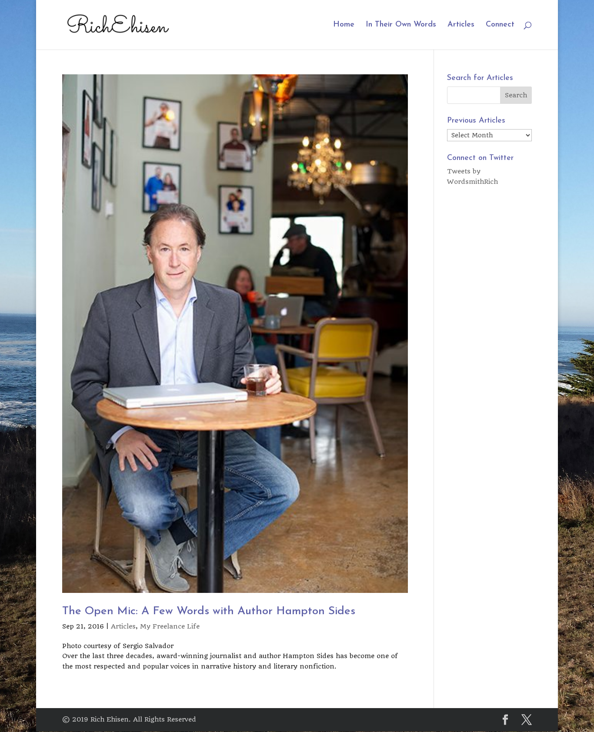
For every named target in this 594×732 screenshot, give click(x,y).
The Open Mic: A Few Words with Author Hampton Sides (208, 611)
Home (343, 25)
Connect (500, 25)
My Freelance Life (170, 626)
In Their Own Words (401, 25)
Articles (460, 25)
